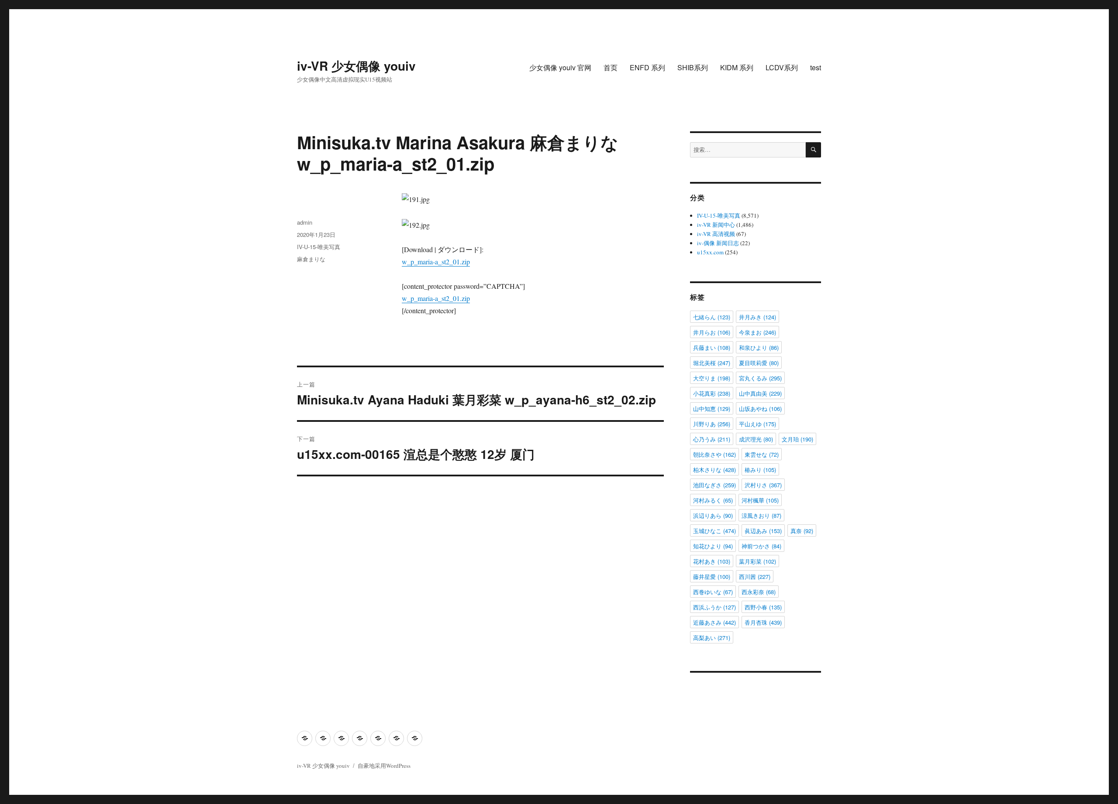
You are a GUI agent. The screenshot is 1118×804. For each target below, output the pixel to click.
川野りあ (711, 424)
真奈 (801, 531)
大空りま (711, 378)
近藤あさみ (714, 622)
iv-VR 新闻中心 (716, 225)
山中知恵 (711, 408)
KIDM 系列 (736, 67)
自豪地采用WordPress (384, 766)
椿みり (760, 469)
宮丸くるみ (760, 378)
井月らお (711, 332)
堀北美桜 (711, 363)
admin (304, 222)
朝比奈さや (714, 454)
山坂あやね (760, 408)
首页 (611, 67)
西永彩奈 (759, 592)
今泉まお (757, 332)
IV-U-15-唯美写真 (318, 247)
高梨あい (711, 637)
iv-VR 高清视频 (716, 234)
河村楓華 (760, 500)
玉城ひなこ (714, 531)
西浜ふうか (714, 607)
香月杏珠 (763, 622)
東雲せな (762, 454)
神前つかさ (761, 546)
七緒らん (711, 317)
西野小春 (763, 607)
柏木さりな (714, 469)
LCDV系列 (782, 67)
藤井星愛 (711, 576)
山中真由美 (760, 393)
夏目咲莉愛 (759, 363)
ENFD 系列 (647, 67)
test (815, 67)
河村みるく (713, 500)
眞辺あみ (763, 531)
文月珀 (797, 439)
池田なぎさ (714, 485)
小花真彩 (711, 393)
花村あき (711, 561)
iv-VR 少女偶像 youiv (356, 66)
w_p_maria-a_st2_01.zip (436, 261)
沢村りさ (763, 485)
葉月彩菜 (757, 561)
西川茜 (754, 576)
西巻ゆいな (713, 592)
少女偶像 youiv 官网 (560, 67)
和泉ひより (759, 347)
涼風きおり (761, 515)
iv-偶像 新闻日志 (718, 243)
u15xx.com (710, 252)
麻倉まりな (311, 259)
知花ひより (713, 546)
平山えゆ (757, 424)
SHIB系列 (692, 67)
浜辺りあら (713, 515)
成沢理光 (756, 439)
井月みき (757, 317)
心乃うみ (711, 439)
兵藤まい (711, 347)
